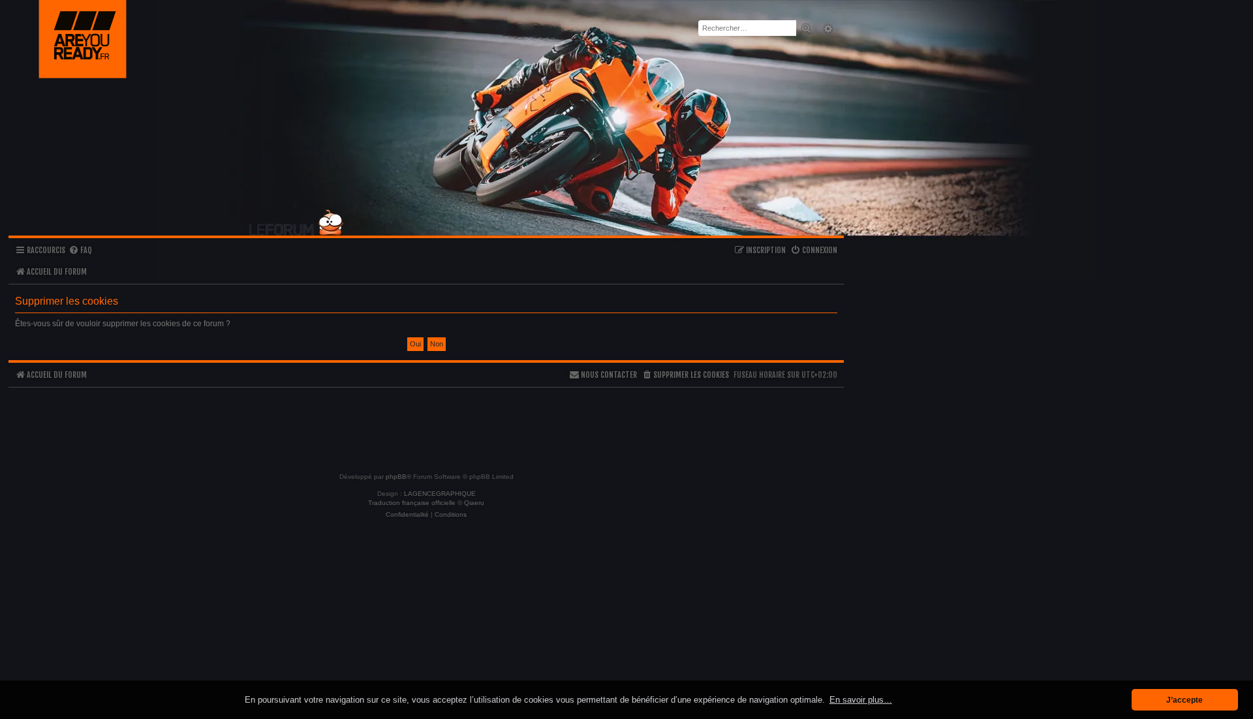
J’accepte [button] (1184, 700)
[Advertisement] (426, 424)
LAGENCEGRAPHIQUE (440, 493)
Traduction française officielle (412, 502)
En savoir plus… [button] (860, 700)
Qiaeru (474, 502)
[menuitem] (80, 251)
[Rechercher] (806, 28)
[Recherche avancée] (826, 28)
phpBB (396, 476)
